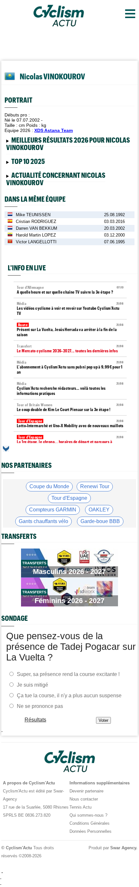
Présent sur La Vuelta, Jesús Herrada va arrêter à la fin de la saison (70, 330)
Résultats (35, 719)
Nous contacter (84, 799)
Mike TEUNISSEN (33, 214)
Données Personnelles (91, 831)
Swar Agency (123, 847)
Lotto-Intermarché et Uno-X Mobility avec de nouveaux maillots (70, 423)
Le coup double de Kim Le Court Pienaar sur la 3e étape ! (70, 407)
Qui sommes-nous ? (88, 815)
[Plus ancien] (6, 449)
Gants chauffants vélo (43, 521)
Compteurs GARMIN (52, 509)
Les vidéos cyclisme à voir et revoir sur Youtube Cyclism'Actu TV (70, 308)
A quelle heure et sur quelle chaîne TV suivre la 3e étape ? (70, 290)
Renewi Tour (94, 486)
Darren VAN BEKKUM (36, 228)
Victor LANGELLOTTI (36, 241)
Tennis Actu (80, 807)
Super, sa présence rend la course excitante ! (68, 674)
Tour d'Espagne (69, 498)
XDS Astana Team (53, 130)
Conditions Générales (90, 823)
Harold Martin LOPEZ (36, 235)
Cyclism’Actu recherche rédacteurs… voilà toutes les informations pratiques (70, 388)
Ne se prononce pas (40, 706)
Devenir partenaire (86, 791)
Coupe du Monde (49, 486)
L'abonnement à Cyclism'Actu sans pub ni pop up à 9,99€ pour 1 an (70, 367)
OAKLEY (99, 509)
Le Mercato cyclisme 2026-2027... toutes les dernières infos (70, 348)
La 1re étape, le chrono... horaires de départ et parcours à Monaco (70, 442)
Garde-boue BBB (100, 521)
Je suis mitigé (32, 684)
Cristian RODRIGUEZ (36, 221)
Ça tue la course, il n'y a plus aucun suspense (69, 695)
